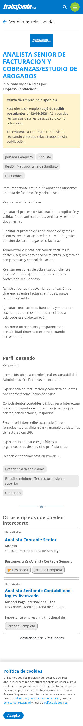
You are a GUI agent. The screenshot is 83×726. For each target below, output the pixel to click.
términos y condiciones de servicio (37, 698)
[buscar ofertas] (65, 7)
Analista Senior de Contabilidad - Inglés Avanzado (39, 593)
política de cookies (56, 702)
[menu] (75, 7)
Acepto (13, 715)
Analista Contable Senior (30, 539)
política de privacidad (17, 702)
